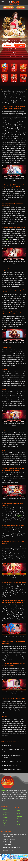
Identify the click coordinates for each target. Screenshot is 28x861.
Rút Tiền (5, 817)
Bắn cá (18, 810)
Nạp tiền (5, 814)
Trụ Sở (5, 823)
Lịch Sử (5, 820)
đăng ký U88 (19, 516)
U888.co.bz (4, 790)
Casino (18, 818)
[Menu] (2, 2)
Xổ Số (18, 824)
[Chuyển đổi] (2, 745)
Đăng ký (5, 809)
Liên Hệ (5, 825)
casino (6, 239)
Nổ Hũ (18, 813)
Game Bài (19, 816)
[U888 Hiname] (14, 2)
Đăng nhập (6, 812)
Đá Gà (18, 821)
